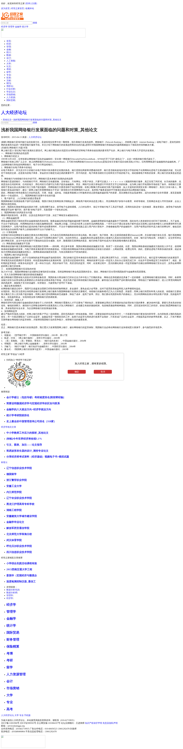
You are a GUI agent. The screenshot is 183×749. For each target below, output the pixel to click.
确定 (77, 372)
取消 (103, 372)
